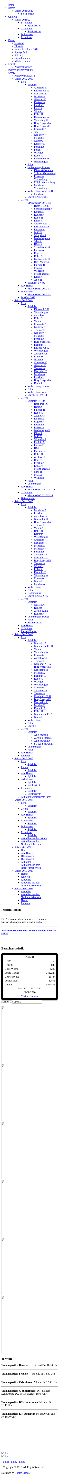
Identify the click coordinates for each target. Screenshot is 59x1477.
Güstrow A (40, 140)
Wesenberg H (41, 120)
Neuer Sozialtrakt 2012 (26, 49)
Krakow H (39, 143)
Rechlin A (39, 442)
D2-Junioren (27, 859)
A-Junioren (27, 779)
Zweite (24, 199)
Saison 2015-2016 (23, 634)
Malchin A (39, 96)
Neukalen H (40, 93)
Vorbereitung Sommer (39, 167)
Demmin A (40, 344)
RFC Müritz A (41, 262)
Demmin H (40, 383)
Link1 (6, 1461)
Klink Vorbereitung (44, 170)
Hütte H (38, 448)
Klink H (38, 220)
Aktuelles (26, 861)
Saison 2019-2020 (23, 870)
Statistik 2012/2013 (38, 197)
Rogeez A (39, 214)
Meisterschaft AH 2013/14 (41, 489)
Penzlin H (39, 105)
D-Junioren (27, 34)
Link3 (22, 1461)
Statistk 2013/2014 (37, 395)
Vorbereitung (34, 483)
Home (11, 4)
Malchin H (39, 137)
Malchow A (40, 510)
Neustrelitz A (41, 557)
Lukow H (39, 465)
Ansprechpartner (23, 67)
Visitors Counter (29, 996)
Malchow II (40, 194)
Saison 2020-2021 (23, 888)
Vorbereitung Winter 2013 (41, 191)
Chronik (18, 46)
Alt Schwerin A (42, 740)
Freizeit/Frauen (29, 631)
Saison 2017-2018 (23, 799)
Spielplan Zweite (36, 282)
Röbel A (38, 155)
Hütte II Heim (41, 205)
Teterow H (39, 330)
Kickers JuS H (41, 309)
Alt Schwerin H (42, 734)
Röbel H (38, 114)
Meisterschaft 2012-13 (39, 202)
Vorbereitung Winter (38, 392)
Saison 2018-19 (22, 847)
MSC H (38, 232)
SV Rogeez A (35, 622)
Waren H (38, 111)
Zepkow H (39, 415)
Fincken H (39, 265)
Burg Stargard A (42, 123)
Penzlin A (39, 146)
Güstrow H (40, 99)
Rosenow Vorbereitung (41, 178)
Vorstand (19, 43)
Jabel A (38, 241)
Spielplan (32, 84)
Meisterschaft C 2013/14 (40, 495)
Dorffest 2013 (28, 297)
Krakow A (39, 102)
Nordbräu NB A (42, 663)
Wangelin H (40, 270)
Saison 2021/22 (22, 19)
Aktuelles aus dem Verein (34, 838)
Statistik (32, 726)
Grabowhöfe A (42, 223)
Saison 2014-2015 (23, 501)
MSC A (38, 267)
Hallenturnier (28, 498)
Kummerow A (41, 117)
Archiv (11, 72)
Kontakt (12, 64)
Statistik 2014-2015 (38, 596)
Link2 (14, 1461)
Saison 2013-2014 (23, 300)
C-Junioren (26, 28)
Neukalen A (40, 134)
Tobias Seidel (22, 1472)
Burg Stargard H (42, 126)
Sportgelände (21, 52)
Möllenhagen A (42, 238)
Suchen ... (6, 1001)
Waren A (38, 152)
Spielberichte (27, 13)
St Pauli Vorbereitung (45, 173)
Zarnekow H (40, 315)
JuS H (37, 132)
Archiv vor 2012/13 (24, 75)
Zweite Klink (41, 610)
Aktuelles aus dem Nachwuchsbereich (31, 843)
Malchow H (40, 548)
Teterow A (39, 368)
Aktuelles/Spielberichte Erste (36, 796)
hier (41, 922)
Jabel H (38, 279)
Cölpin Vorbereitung (44, 182)
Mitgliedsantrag (22, 61)
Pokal (30, 164)
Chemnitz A (40, 129)
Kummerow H (41, 158)
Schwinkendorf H (43, 247)
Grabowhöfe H (42, 259)
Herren (11, 7)
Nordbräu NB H (42, 696)
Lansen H (39, 211)
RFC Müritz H (41, 226)
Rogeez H (39, 253)
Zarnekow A (40, 353)
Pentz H (38, 149)
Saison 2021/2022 (23, 10)
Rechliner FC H (42, 403)
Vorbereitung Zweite (38, 616)
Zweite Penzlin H (43, 737)
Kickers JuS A (41, 90)
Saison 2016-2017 (23, 758)
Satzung (18, 55)
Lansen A (39, 250)
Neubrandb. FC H (43, 646)
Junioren (12, 16)
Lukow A (39, 427)
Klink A (38, 276)
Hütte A (38, 244)
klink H (38, 471)
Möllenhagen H (42, 273)
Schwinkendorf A (43, 208)
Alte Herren (27, 285)
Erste (23, 81)
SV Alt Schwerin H (44, 743)
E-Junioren (26, 37)
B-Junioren (26, 22)
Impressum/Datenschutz (20, 69)
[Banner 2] (5, 1453)
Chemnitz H (40, 87)
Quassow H (40, 604)
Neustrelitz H (41, 519)
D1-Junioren (27, 856)
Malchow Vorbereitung (41, 186)
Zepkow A (39, 457)
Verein (11, 40)
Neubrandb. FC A (43, 714)
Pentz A (38, 108)
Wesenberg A (41, 161)
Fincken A (39, 229)
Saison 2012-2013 (23, 78)
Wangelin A (40, 235)
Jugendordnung (22, 58)
